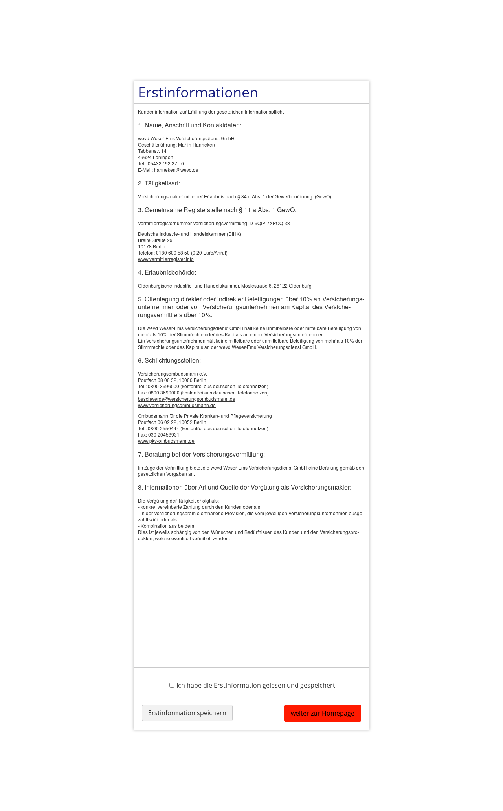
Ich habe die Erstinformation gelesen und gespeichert (255, 685)
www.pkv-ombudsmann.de (166, 440)
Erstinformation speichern (187, 712)
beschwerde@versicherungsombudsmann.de (186, 398)
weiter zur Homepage (322, 713)
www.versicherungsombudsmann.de (177, 405)
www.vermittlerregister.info (166, 258)
